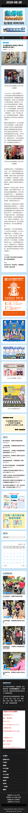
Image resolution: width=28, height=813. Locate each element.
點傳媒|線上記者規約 (13, 799)
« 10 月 (5, 566)
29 (20, 563)
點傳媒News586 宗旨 (13, 795)
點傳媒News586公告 (14, 802)
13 (14, 556)
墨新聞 (4, 780)
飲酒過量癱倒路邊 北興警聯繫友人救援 (13, 460)
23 (23, 560)
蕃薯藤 (4, 765)
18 (7, 560)
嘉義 (5, 592)
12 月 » (23, 566)
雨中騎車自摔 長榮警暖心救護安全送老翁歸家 (14, 661)
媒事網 (4, 771)
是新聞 (4, 783)
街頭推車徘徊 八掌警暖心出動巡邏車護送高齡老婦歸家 (14, 635)
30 (23, 563)
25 (7, 563)
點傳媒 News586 (14, 23)
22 (20, 560)
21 (17, 560)
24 (4, 563)
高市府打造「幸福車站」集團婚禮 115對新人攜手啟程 (14, 265)
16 (23, 556)
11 (7, 556)
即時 (25, 37)
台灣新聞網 (6, 777)
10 (4, 556)
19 (10, 560)
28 (17, 563)
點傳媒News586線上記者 (13, 797)
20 (14, 560)
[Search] (20, 37)
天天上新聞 (6, 774)
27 (14, 563)
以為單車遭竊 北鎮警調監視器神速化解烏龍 (14, 609)
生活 (4, 42)
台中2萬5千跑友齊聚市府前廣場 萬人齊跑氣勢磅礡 (14, 257)
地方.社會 (8, 592)
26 (10, 563)
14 (17, 556)
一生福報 (5, 786)
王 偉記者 (5, 49)
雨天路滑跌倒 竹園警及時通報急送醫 (12, 440)
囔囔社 (4, 789)
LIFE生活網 (5, 768)
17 (4, 560)
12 (10, 556)
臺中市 (7, 42)
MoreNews (9, 811)
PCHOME (5, 762)
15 (20, 556)
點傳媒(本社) (6, 759)
